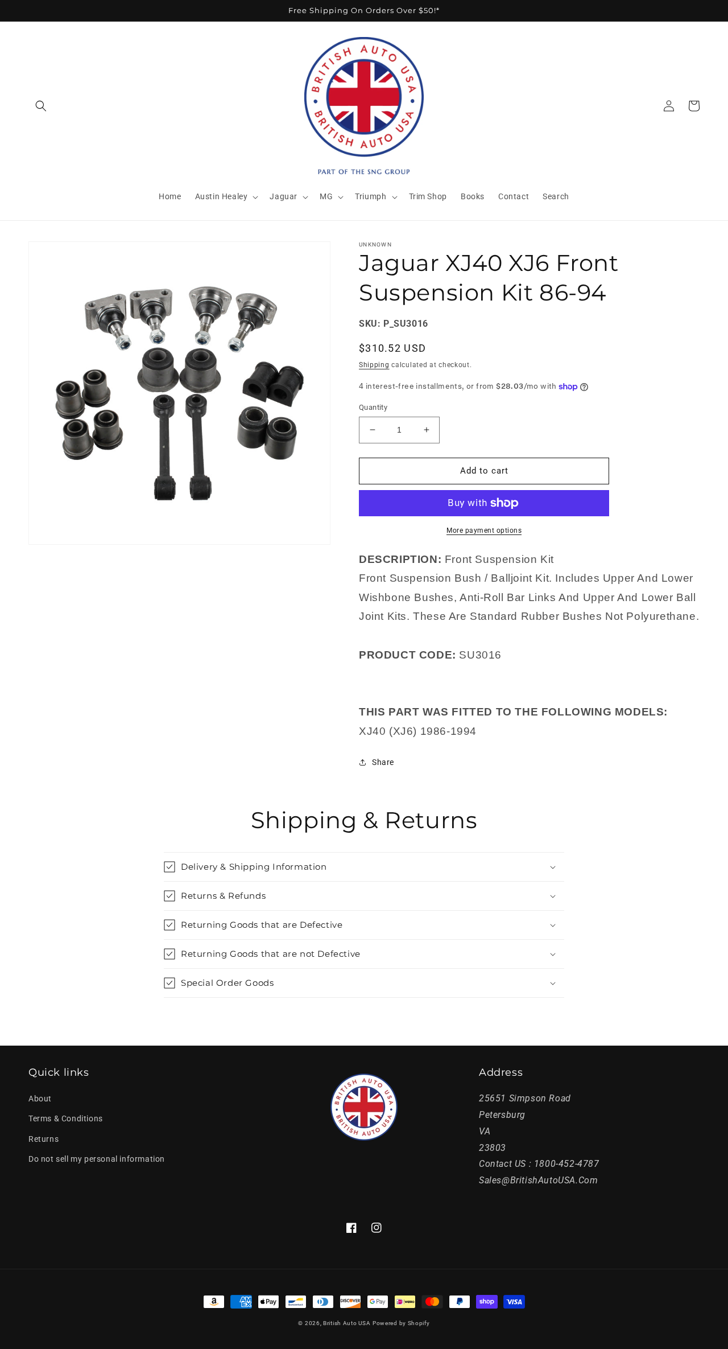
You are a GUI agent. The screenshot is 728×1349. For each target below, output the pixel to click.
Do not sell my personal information (96, 1158)
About (40, 1098)
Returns (43, 1139)
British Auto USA (346, 1323)
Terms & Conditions (65, 1118)
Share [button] (383, 762)
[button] (40, 105)
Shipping (374, 365)
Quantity (373, 407)
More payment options (484, 530)
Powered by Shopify (401, 1323)
